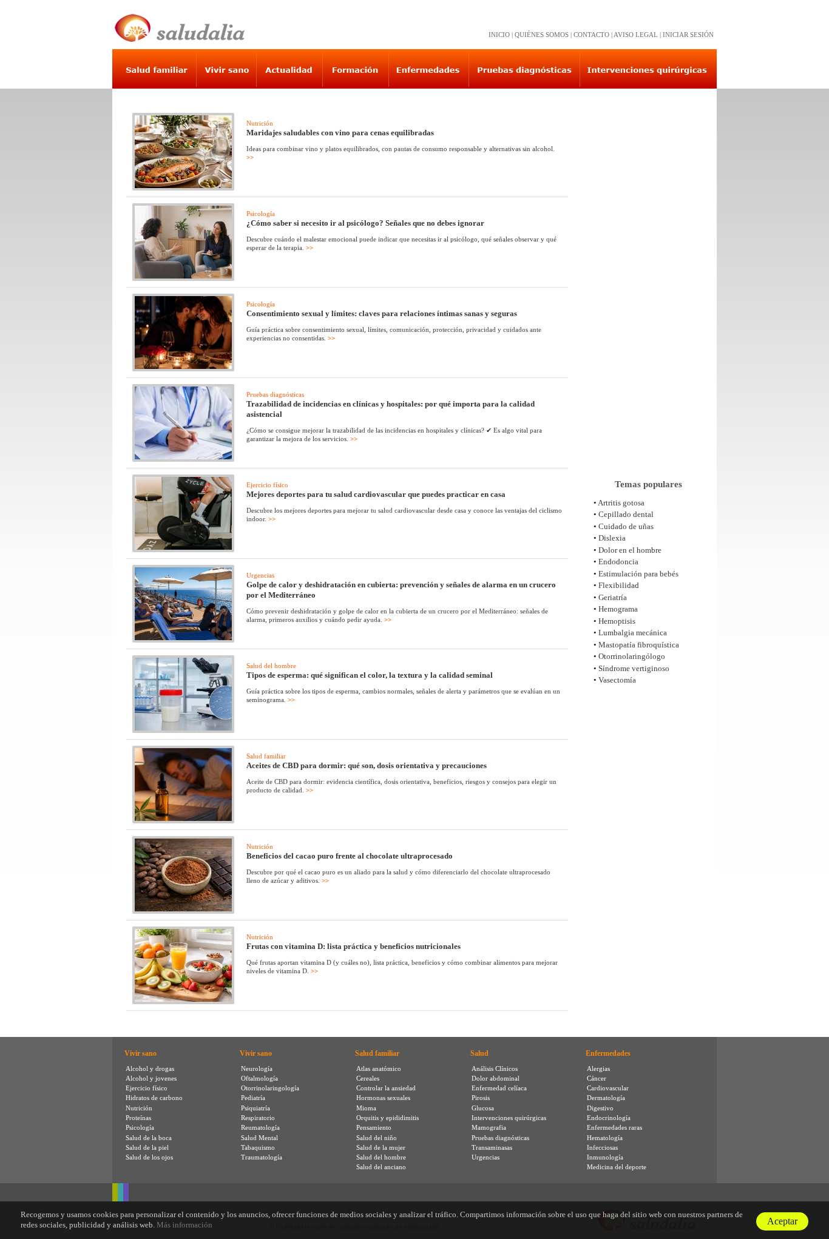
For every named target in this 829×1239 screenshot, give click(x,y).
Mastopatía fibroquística (638, 644)
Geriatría (612, 597)
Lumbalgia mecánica (632, 632)
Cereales (367, 1078)
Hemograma (618, 608)
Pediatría (253, 1097)
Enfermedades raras (614, 1127)
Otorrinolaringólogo (631, 656)
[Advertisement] (648, 278)
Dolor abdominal (495, 1078)
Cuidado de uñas (626, 526)
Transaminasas (492, 1147)
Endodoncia (618, 561)
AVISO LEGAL (636, 34)
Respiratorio (258, 1117)
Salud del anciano (381, 1166)
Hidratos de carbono (154, 1097)
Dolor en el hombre (630, 550)
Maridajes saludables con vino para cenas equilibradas (340, 132)
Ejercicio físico (267, 484)
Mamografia (489, 1127)
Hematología (605, 1137)
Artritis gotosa (621, 502)
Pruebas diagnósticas (275, 394)
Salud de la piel (147, 1147)
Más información (184, 1224)
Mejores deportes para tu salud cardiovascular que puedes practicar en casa (376, 494)
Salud (479, 1053)
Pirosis (481, 1097)
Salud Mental (259, 1137)
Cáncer (596, 1078)
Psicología (260, 213)
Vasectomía (617, 679)
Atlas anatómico (378, 1068)
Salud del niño (376, 1137)
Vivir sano (140, 1053)
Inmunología (605, 1157)
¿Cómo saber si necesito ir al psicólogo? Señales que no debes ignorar (365, 223)
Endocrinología (609, 1117)
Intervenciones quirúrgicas (509, 1117)
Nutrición (259, 123)
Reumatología (260, 1127)
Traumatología (261, 1157)
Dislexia (612, 537)
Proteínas (138, 1117)
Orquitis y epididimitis (387, 1117)
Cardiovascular (608, 1088)
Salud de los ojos (149, 1157)
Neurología (256, 1068)
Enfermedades (608, 1053)
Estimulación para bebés (638, 573)
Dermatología (606, 1097)
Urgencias (260, 575)
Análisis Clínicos (495, 1068)
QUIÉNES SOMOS (542, 34)
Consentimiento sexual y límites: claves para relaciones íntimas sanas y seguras (381, 313)
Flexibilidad (618, 585)
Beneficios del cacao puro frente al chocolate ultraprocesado (349, 855)
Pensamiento (373, 1127)
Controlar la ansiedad (386, 1088)
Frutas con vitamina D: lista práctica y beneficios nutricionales (353, 946)
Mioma (366, 1108)
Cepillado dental (626, 514)
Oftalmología (259, 1078)
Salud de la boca (149, 1137)
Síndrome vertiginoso (633, 668)
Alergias (598, 1068)
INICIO (499, 34)
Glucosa (483, 1108)
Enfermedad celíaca (499, 1088)
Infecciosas (602, 1147)
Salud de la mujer (380, 1147)
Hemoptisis (616, 621)
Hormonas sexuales (383, 1097)
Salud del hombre (271, 665)
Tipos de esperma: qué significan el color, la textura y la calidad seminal (369, 675)
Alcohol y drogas (150, 1068)
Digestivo (600, 1108)
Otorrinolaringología (270, 1088)
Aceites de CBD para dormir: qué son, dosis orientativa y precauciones (366, 765)
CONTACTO (591, 34)
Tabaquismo (258, 1147)
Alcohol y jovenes (151, 1078)
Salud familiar (266, 756)
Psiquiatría (255, 1108)
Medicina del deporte (616, 1166)
